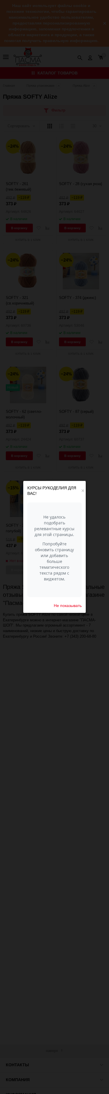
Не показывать (68, 605)
